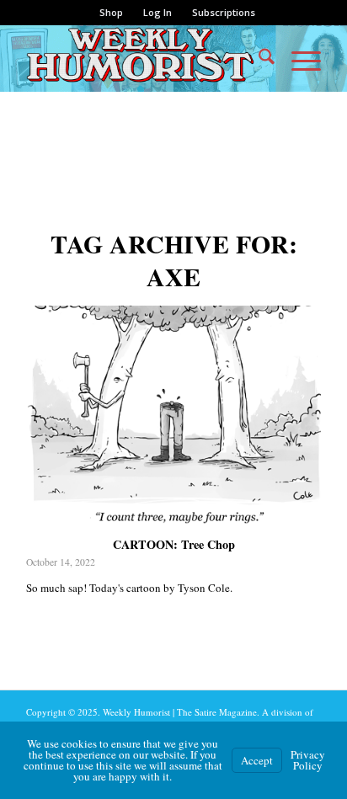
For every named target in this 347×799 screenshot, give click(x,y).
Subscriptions (223, 12)
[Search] (258, 58)
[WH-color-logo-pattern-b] (144, 58)
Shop (111, 12)
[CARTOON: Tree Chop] (173, 418)
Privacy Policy (308, 760)
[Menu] (298, 58)
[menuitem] (111, 12)
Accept (257, 760)
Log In (157, 12)
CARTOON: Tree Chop (174, 544)
